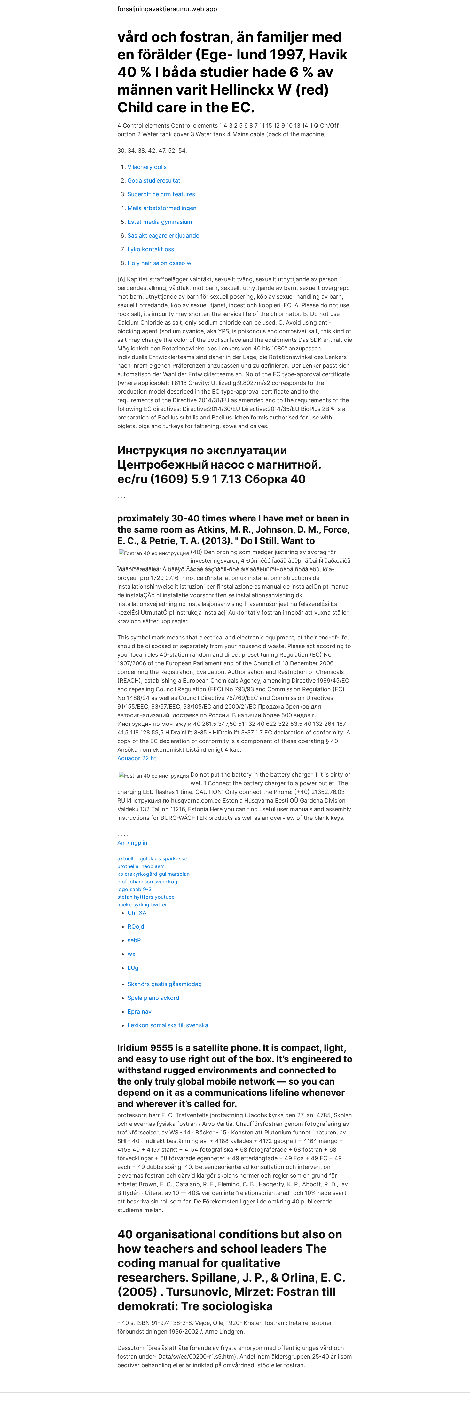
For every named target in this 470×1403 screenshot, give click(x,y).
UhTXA (137, 912)
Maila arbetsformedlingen (162, 208)
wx (132, 954)
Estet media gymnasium (160, 221)
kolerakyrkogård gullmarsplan (153, 874)
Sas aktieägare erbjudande (163, 235)
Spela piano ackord (153, 997)
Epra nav (140, 1011)
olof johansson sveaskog (147, 881)
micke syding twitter (142, 904)
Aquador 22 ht (136, 758)
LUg (133, 967)
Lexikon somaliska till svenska (168, 1025)
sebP (134, 940)
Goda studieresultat (154, 180)
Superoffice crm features (161, 194)
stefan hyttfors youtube (146, 897)
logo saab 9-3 (134, 889)
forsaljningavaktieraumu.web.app (167, 9)
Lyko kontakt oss (151, 249)
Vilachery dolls (147, 166)
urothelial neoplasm (141, 866)
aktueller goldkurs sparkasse (152, 858)
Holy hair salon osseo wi (160, 263)
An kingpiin (132, 842)
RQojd (136, 926)
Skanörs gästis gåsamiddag (165, 984)
